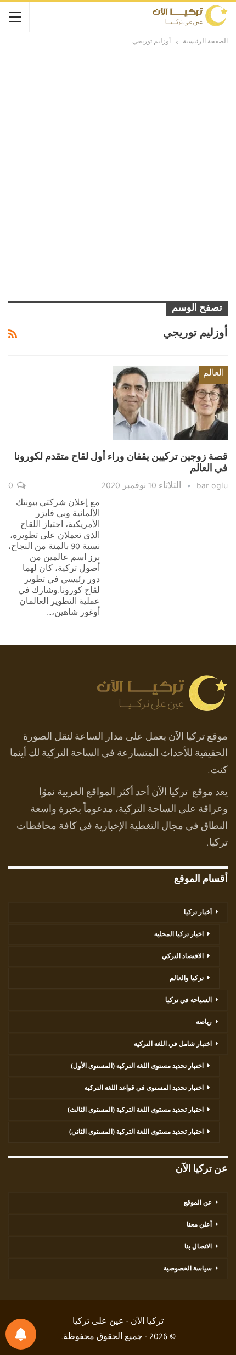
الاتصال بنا (198, 1247)
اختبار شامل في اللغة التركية (173, 1045)
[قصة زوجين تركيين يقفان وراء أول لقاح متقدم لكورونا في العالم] (170, 403)
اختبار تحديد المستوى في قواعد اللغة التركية (144, 1088)
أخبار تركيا (198, 913)
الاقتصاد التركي (183, 957)
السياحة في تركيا (188, 1001)
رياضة (204, 1023)
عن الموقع (198, 1203)
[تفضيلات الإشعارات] (20, 1334)
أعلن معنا (199, 1225)
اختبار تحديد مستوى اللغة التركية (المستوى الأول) (137, 1066)
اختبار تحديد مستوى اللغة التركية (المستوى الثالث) (136, 1110)
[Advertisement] (118, 172)
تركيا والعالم (187, 979)
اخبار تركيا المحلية (179, 935)
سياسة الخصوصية (188, 1269)
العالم (213, 374)
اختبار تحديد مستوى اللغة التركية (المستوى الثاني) (136, 1132)
